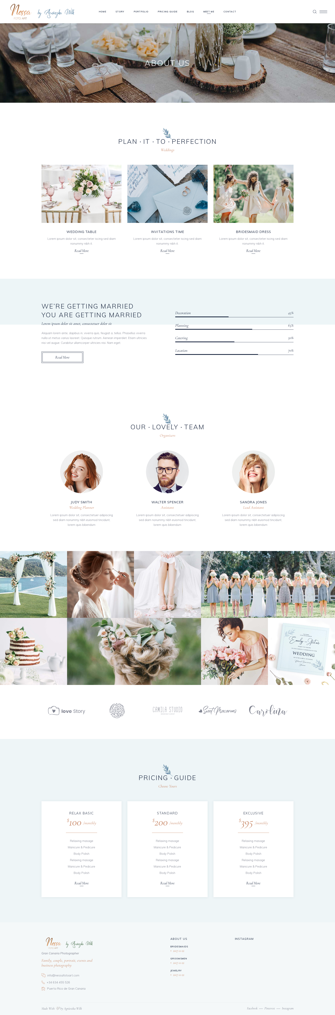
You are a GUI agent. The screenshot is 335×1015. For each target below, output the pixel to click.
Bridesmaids (179, 946)
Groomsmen (178, 958)
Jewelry (176, 970)
